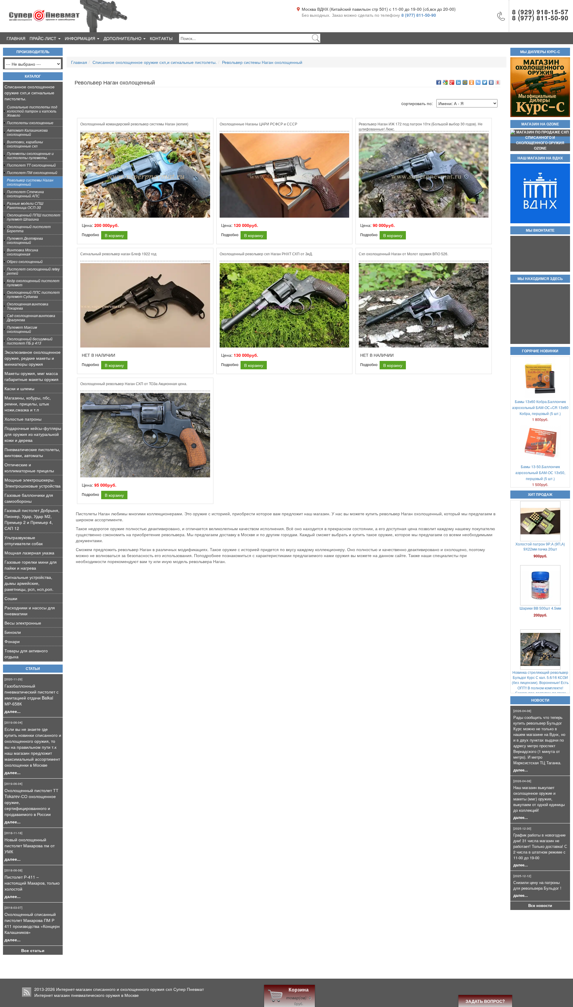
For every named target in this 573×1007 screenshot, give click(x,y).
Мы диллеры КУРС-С (540, 52)
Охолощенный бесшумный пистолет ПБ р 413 (30, 340)
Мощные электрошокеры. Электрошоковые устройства (32, 483)
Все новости (540, 905)
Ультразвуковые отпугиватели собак (23, 540)
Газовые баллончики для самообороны (28, 498)
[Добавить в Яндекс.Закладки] (497, 82)
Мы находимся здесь (540, 279)
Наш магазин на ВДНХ (540, 158)
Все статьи (32, 950)
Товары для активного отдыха (26, 653)
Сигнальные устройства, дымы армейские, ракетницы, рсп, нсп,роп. (28, 583)
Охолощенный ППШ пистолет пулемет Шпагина (33, 217)
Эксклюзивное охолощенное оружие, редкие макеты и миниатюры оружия (32, 358)
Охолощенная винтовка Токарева (27, 305)
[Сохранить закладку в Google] (445, 82)
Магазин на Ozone (540, 124)
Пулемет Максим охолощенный (22, 329)
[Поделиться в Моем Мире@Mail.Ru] (465, 82)
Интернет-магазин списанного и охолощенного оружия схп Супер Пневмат (130, 989)
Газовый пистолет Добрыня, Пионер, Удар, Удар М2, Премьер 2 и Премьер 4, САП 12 (31, 519)
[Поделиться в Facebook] (438, 82)
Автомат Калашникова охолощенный (27, 132)
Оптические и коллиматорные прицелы (29, 467)
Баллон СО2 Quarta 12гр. (540, 598)
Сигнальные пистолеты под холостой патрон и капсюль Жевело (32, 111)
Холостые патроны (22, 419)
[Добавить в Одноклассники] (471, 82)
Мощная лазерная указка (29, 553)
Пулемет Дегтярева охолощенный (25, 240)
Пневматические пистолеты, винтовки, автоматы (32, 452)
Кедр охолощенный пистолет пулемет (33, 282)
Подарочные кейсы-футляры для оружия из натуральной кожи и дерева (32, 434)
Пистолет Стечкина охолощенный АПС (25, 193)
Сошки (10, 598)
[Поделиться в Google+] (451, 82)
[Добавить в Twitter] (484, 82)
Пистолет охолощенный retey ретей (33, 271)
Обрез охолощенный (25, 261)
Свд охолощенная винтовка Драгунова (31, 317)
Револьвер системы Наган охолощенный (30, 182)
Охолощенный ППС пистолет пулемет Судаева (33, 294)
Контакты (161, 38)
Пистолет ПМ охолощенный (32, 172)
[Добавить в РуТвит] (478, 82)
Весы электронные (22, 623)
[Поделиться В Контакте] (491, 82)
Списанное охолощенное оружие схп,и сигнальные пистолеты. (29, 93)
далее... (12, 711)
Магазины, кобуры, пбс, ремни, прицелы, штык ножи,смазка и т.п (27, 404)
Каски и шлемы (19, 388)
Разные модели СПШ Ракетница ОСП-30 (25, 205)
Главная (16, 38)
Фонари (12, 641)
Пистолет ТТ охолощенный (31, 164)
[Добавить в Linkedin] (458, 82)
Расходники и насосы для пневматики (29, 611)
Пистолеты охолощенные (30, 122)
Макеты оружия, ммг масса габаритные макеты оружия (31, 376)
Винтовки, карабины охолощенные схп (25, 143)
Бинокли (12, 632)
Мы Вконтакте (540, 230)
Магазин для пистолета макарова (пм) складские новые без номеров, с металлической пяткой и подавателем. (540, 680)
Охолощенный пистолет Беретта (29, 228)
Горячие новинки (540, 351)
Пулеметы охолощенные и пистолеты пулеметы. (30, 155)
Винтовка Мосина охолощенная (22, 251)
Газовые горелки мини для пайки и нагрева (30, 565)
